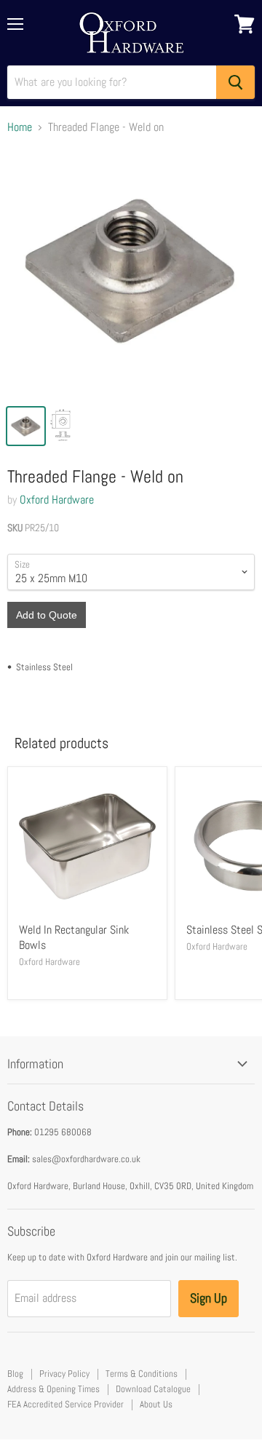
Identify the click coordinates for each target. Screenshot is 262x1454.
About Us (156, 1404)
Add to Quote (46, 615)
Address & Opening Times (53, 1389)
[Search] (235, 82)
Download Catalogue (153, 1389)
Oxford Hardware (57, 499)
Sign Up (208, 1298)
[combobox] (111, 82)
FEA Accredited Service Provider (65, 1404)
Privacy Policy (64, 1373)
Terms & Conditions (142, 1373)
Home (19, 127)
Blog (15, 1373)
